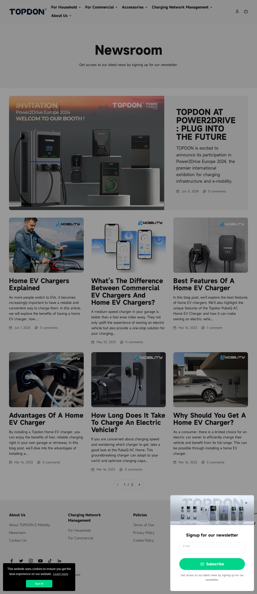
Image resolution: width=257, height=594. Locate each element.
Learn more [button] (60, 574)
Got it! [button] (39, 583)
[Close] (246, 503)
